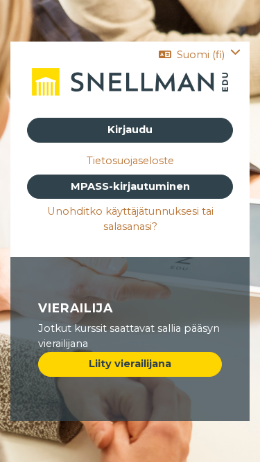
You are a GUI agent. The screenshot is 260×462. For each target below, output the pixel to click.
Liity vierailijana (130, 363)
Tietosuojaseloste (130, 160)
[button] (200, 55)
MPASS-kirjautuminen (130, 186)
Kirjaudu (130, 129)
